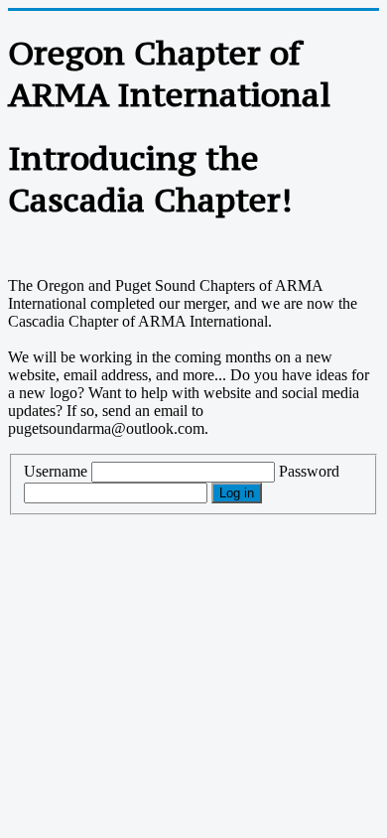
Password (309, 471)
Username (55, 471)
